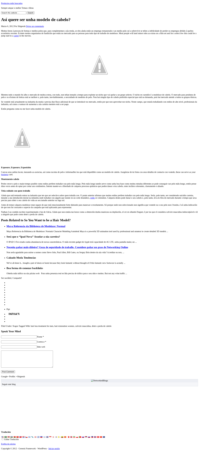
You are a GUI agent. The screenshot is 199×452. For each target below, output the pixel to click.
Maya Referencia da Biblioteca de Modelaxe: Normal (35, 226)
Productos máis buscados (11, 3)
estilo (92, 198)
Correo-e (41, 342)
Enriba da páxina (8, 444)
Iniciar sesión (54, 448)
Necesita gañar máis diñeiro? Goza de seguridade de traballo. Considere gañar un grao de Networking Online (67, 247)
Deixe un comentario (35, 26)
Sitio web (41, 347)
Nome (39, 337)
